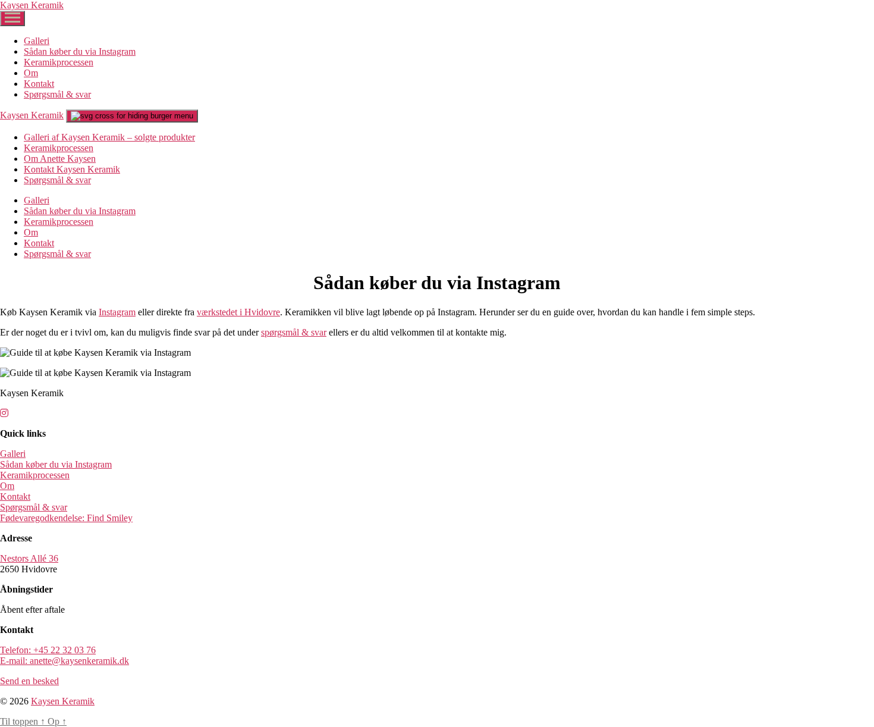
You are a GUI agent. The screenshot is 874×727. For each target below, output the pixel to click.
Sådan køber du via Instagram (80, 51)
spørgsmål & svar (293, 332)
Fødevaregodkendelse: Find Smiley (66, 518)
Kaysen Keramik (32, 5)
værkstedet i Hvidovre (238, 312)
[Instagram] (4, 413)
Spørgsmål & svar (57, 94)
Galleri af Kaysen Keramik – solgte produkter (109, 137)
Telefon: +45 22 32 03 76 (48, 650)
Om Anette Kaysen (60, 158)
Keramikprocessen (58, 62)
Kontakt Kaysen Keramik (72, 169)
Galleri (36, 41)
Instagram (117, 312)
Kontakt (39, 84)
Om (31, 73)
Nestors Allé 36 (29, 558)
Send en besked (29, 681)
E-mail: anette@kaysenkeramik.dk (64, 661)
